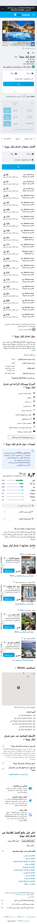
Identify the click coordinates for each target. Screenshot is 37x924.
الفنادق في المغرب (29, 856)
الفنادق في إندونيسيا (29, 867)
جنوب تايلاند (12, 917)
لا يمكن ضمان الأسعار (21, 894)
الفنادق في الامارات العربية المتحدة (24, 870)
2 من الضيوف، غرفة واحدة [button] (24, 78)
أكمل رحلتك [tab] (30, 845)
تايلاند (22, 917)
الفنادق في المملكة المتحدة (26, 881)
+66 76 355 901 (29, 64)
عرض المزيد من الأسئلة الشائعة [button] (18, 774)
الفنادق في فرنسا (29, 878)
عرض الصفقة (9, 571)
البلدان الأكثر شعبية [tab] (28, 841)
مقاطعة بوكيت (25, 921)
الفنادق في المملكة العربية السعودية (24, 861)
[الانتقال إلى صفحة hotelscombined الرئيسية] (22, 15)
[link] (21, 576)
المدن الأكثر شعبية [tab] (13, 841)
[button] (2, 8)
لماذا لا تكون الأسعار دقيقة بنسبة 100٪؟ (20, 907)
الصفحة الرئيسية (31, 917)
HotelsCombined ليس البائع (24, 900)
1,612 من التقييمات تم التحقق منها (15, 67)
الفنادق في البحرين (29, 873)
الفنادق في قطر (30, 858)
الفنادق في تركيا (30, 864)
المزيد (33, 350)
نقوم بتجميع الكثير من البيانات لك (23, 904)
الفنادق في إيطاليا (29, 884)
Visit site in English (17, 10)
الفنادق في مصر (30, 875)
